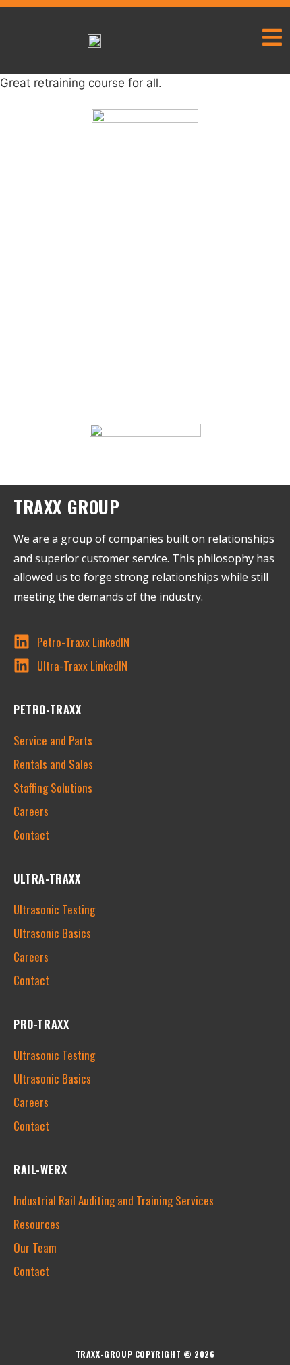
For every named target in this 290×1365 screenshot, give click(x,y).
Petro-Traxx (47, 710)
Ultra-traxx (47, 879)
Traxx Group (66, 507)
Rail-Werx (40, 1170)
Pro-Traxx (41, 1024)
